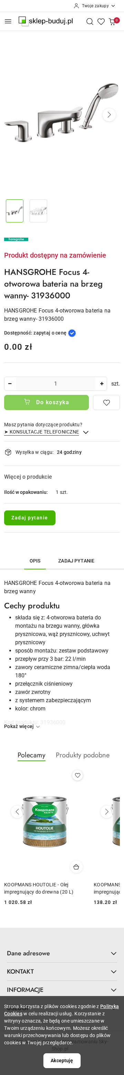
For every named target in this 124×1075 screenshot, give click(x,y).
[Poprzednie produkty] (17, 811)
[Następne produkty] (107, 811)
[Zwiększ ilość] (101, 383)
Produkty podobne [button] (83, 755)
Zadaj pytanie (29, 517)
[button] (109, 115)
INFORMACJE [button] (25, 989)
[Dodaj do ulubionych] (106, 402)
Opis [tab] (35, 561)
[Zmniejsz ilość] (9, 383)
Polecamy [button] (31, 755)
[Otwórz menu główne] (8, 21)
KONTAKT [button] (20, 971)
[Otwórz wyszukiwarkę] (90, 21)
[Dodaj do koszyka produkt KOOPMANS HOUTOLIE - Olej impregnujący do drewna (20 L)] (76, 866)
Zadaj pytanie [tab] (76, 561)
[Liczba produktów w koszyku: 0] (112, 21)
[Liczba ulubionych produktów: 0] (101, 21)
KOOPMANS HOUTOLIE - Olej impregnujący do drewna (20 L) (38, 888)
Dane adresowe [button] (28, 953)
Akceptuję (62, 1060)
